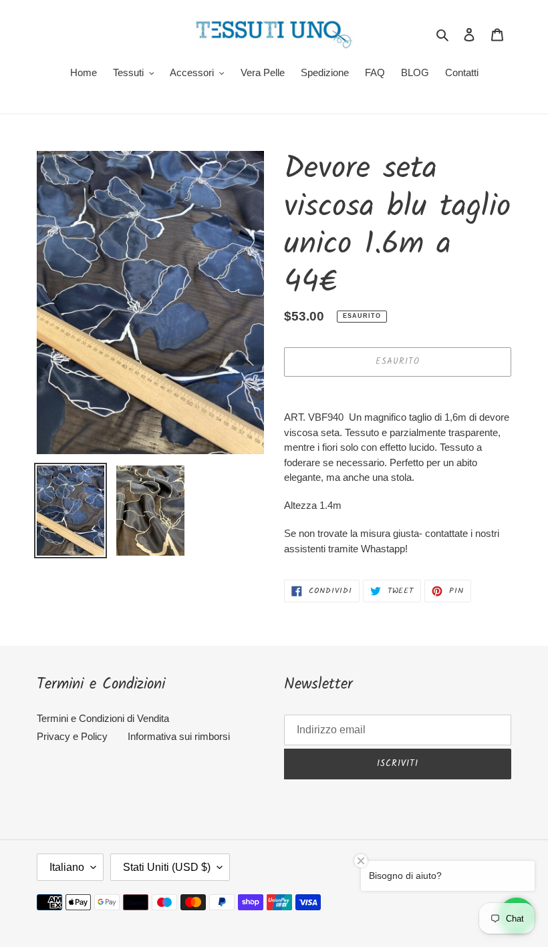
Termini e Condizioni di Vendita (103, 718)
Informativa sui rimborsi (179, 736)
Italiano (66, 867)
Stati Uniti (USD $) (167, 867)
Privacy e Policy (72, 736)
